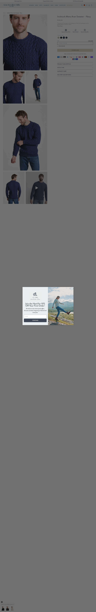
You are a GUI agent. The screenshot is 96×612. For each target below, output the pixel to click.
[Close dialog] (72, 289)
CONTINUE (35, 320)
